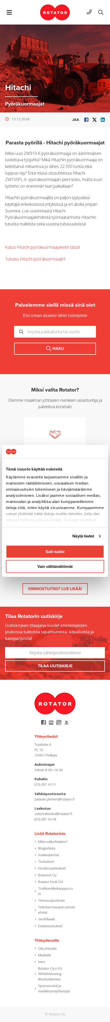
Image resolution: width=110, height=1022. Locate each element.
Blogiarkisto (47, 848)
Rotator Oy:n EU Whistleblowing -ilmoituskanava (50, 973)
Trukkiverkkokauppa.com (55, 891)
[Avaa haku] (101, 12)
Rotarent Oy (47, 875)
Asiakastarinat (48, 855)
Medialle (44, 955)
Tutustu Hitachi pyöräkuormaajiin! (35, 259)
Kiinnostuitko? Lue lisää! (55, 588)
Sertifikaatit (46, 919)
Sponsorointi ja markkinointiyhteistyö (54, 988)
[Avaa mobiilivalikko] (9, 12)
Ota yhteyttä (47, 948)
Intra (41, 961)
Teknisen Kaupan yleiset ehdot (56, 910)
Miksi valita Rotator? (53, 841)
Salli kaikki (55, 551)
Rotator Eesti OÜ (50, 881)
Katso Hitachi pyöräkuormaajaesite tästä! (42, 247)
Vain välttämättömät (55, 566)
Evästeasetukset (50, 926)
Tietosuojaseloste (51, 900)
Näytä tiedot (83, 536)
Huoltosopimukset (52, 868)
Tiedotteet (46, 861)
